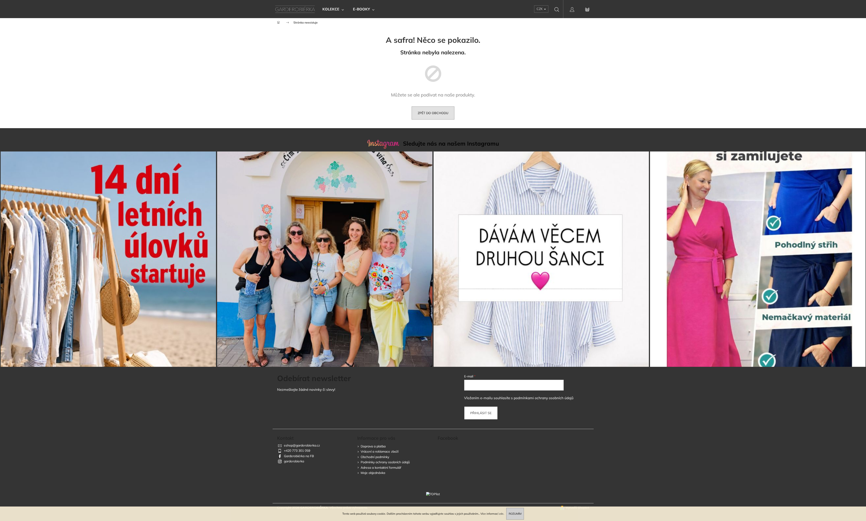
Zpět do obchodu (433, 113)
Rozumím (515, 513)
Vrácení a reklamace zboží (379, 451)
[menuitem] (333, 9)
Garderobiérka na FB (299, 456)
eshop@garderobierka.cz (302, 445)
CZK (540, 9)
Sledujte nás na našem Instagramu (451, 143)
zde (501, 513)
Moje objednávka (373, 473)
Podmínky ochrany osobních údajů (385, 462)
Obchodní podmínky (375, 457)
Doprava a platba (373, 446)
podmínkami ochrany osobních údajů (543, 398)
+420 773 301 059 (297, 451)
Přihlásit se (481, 413)
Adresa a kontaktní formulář (381, 468)
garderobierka (294, 461)
